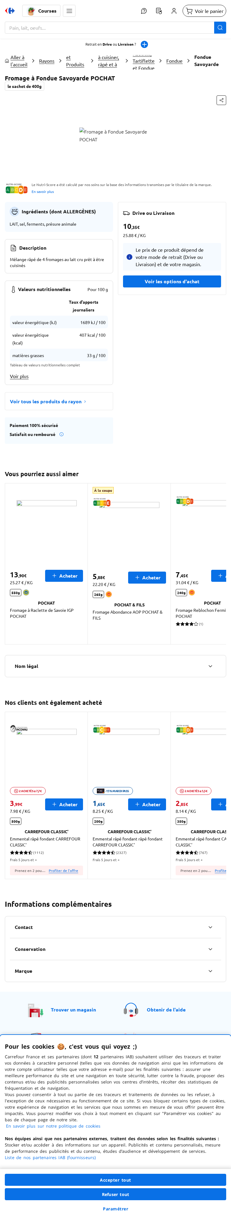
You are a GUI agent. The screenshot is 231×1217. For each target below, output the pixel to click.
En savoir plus (43, 191)
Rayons (46, 61)
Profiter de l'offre (63, 870)
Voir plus (19, 376)
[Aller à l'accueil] (10, 11)
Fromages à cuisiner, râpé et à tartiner (108, 60)
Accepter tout (115, 1180)
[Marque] (210, 971)
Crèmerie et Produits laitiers (76, 60)
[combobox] (115, 28)
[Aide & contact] (143, 11)
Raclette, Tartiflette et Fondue (144, 60)
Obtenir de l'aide (166, 1009)
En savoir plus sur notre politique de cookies (53, 1126)
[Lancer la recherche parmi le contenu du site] (220, 27)
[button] (69, 11)
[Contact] (210, 927)
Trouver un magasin (73, 1009)
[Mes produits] (158, 11)
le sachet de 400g (25, 86)
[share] (221, 100)
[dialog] (115, 1126)
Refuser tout (115, 1194)
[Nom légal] (210, 666)
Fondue (174, 61)
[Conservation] (210, 949)
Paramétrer (115, 1209)
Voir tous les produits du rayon (46, 401)
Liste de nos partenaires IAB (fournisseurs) (50, 1157)
